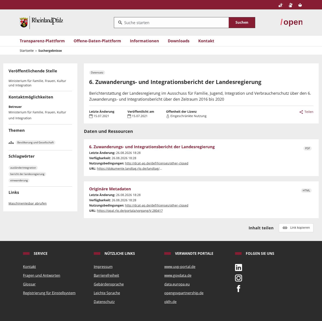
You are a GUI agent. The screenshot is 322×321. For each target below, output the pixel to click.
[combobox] (171, 22)
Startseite (27, 50)
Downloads (178, 40)
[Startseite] (41, 22)
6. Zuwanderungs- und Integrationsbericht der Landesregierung (152, 146)
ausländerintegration (23, 167)
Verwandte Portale (193, 253)
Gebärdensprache (109, 284)
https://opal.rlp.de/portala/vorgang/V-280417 (130, 211)
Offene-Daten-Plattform (97, 40)
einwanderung (19, 180)
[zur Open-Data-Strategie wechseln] (291, 22)
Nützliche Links (119, 253)
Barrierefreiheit (106, 275)
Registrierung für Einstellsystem (49, 293)
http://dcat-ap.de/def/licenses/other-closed (156, 163)
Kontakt (206, 40)
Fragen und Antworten (41, 275)
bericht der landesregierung (27, 174)
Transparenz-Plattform (42, 40)
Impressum (103, 266)
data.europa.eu (177, 284)
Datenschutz (104, 301)
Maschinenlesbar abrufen (28, 203)
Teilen (308, 112)
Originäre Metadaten (110, 189)
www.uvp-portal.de (179, 266)
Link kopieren (300, 227)
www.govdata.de (177, 275)
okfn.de (170, 301)
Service (40, 253)
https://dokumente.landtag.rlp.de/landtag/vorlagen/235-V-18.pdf (144, 168)
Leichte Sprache (107, 293)
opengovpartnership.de (183, 293)
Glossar (29, 284)
